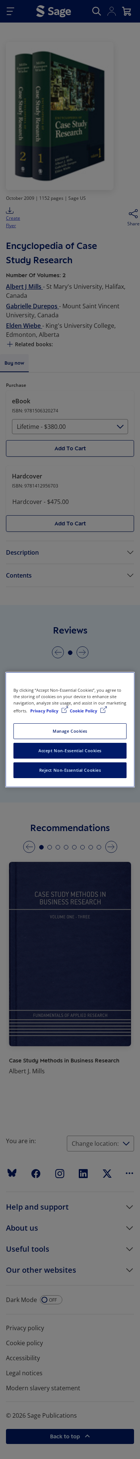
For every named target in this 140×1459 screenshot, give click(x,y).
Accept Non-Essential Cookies (70, 750)
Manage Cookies (70, 731)
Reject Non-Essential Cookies (70, 770)
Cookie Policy (84, 711)
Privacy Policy (44, 711)
